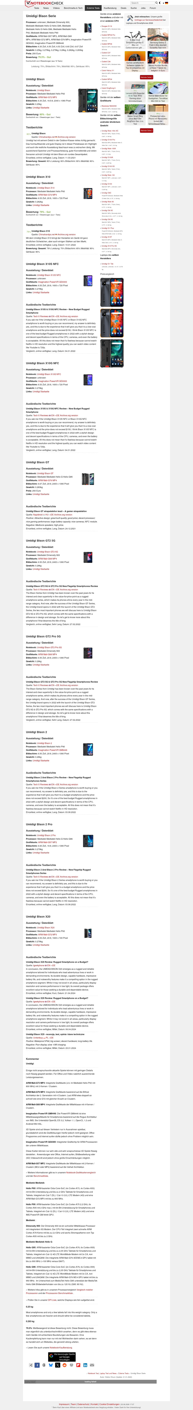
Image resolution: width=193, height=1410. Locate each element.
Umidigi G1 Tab (107, 263)
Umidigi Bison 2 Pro (46, 835)
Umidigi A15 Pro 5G (109, 246)
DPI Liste (52, 1299)
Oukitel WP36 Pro (108, 35)
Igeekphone (38, 965)
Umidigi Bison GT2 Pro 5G (49, 647)
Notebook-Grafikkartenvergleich (81, 1172)
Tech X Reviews (40, 316)
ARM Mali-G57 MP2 (47, 842)
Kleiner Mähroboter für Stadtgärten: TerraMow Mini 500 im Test (158, 98)
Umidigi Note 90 (108, 201)
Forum (153, 7)
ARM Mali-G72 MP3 (47, 97)
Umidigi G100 (107, 184)
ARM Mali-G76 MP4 (47, 480)
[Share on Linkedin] (85, 1365)
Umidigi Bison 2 (44, 743)
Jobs (143, 7)
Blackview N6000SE (109, 106)
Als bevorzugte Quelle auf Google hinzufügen (64, 1357)
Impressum (64, 1404)
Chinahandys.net (47, 136)
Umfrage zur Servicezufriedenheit (149, 19)
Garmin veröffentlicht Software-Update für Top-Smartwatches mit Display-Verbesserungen (135, 67)
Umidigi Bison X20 (45, 927)
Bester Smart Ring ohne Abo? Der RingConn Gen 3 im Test (135, 120)
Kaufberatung (110, 7)
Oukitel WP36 (107, 79)
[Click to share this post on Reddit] (64, 1365)
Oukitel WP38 (107, 44)
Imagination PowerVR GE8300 (52, 281)
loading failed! (30, 1382)
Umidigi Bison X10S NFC (49, 275)
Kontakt (94, 1404)
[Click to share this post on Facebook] (37, 1365)
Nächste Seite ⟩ (146, 77)
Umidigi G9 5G (107, 219)
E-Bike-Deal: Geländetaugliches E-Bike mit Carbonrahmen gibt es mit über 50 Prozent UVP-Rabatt (135, 44)
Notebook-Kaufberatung (61, 1347)
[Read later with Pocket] (71, 1365)
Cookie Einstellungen (109, 1404)
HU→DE (49, 514)
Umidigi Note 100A (109, 148)
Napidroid (37, 514)
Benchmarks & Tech (73, 7)
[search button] (156, 3)
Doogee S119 (107, 26)
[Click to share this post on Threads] (43, 1365)
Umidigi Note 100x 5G (110, 130)
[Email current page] (92, 1365)
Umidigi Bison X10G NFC (49, 374)
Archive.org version (67, 136)
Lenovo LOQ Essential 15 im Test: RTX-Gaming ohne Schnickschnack (135, 97)
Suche (134, 7)
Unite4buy (38, 1037)
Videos (56, 7)
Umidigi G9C (106, 192)
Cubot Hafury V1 (108, 70)
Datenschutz (83, 1404)
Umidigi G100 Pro (108, 139)
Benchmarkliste (41, 1175)
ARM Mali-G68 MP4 (47, 558)
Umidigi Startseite (41, 107)
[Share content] (31, 1365)
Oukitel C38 (106, 61)
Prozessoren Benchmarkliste (59, 1293)
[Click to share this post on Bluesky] (50, 1365)
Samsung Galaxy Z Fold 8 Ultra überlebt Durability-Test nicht (157, 45)
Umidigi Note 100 (108, 175)
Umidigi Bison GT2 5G (47, 551)
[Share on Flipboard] (78, 1365)
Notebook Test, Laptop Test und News (102, 1373)
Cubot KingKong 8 (108, 88)
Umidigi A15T (107, 237)
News (46, 7)
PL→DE (50, 1037)
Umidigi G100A (107, 157)
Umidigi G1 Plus (108, 228)
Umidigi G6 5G (107, 210)
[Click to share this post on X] (57, 1365)
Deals (123, 7)
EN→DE (55, 316)
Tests (36, 7)
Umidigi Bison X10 (45, 187)
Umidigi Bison (43, 90)
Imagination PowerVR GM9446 (52, 749)
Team (73, 1404)
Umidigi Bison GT (45, 473)
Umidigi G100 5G (108, 166)
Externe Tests (93, 7)
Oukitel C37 (106, 52)
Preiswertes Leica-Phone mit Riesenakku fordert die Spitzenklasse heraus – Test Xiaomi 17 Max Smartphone (158, 120)
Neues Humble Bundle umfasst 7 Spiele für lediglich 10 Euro (158, 68)
